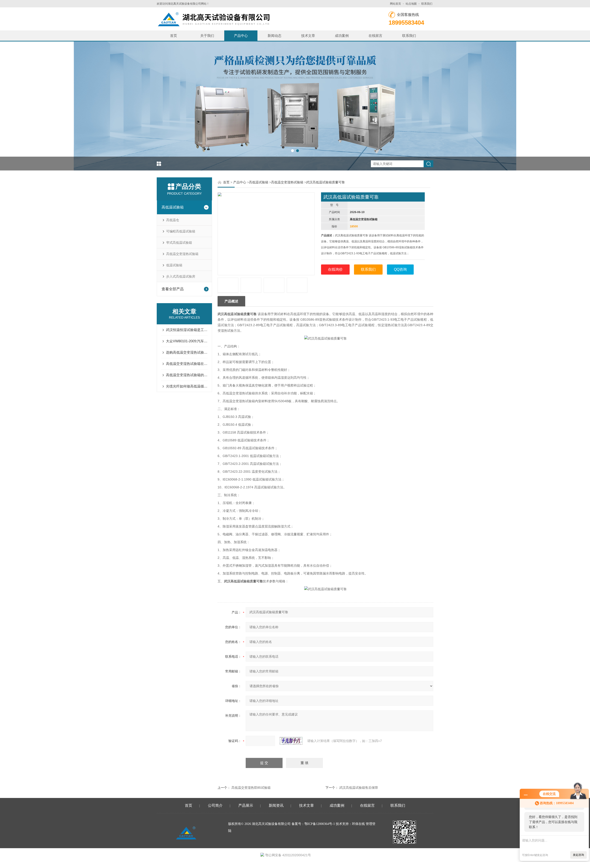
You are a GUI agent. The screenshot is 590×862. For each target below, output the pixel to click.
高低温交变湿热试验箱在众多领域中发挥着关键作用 (186, 364)
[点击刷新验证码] (291, 741)
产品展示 (245, 805)
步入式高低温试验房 (180, 276)
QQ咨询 (400, 269)
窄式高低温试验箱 (179, 242)
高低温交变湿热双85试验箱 (251, 787)
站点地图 (411, 3)
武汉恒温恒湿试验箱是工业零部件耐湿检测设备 (186, 330)
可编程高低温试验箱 (180, 231)
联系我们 (426, 3)
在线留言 (375, 36)
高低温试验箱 (173, 207)
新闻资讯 (276, 805)
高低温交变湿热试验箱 (182, 254)
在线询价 (335, 269)
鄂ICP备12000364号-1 (319, 824)
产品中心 (241, 36)
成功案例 (342, 36)
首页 (173, 36)
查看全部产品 (173, 289)
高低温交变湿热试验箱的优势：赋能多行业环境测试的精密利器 (186, 375)
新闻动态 (274, 36)
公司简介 (215, 805)
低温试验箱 (174, 265)
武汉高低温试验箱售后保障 (358, 787)
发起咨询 (578, 854)
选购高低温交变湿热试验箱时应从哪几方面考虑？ (186, 352)
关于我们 (207, 36)
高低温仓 (172, 220)
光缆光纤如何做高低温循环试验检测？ (186, 386)
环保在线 (358, 824)
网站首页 (395, 3)
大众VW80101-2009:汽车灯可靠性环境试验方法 (186, 341)
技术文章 (308, 36)
